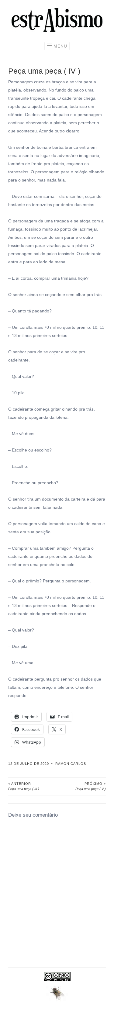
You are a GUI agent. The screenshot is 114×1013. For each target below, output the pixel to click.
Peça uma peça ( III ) (23, 786)
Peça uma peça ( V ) (90, 786)
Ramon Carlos (70, 763)
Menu (60, 46)
